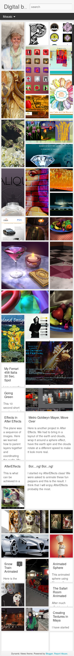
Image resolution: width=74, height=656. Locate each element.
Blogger (49, 653)
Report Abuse (60, 653)
